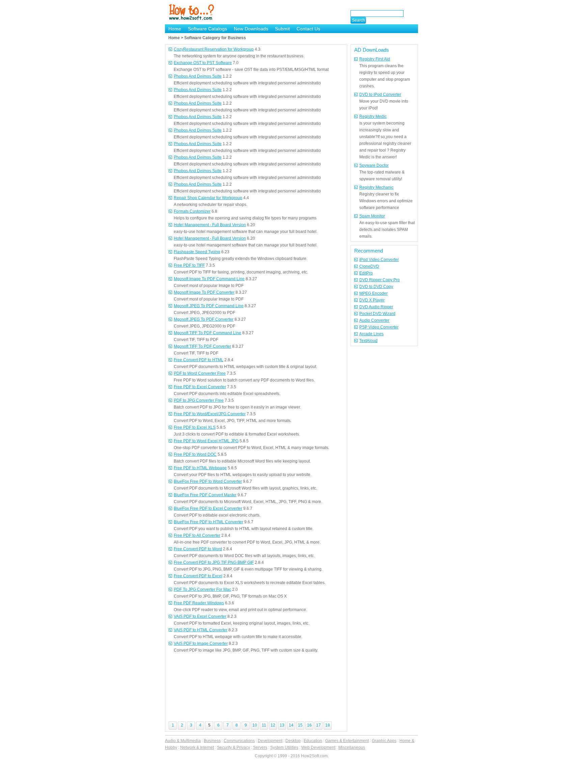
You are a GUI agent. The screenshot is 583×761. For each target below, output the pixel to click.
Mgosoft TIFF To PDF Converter (202, 346)
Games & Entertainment (347, 740)
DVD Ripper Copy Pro (379, 280)
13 (282, 725)
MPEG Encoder (373, 293)
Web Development (318, 747)
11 (264, 725)
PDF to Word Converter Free (200, 373)
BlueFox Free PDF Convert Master (205, 495)
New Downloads (251, 28)
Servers (260, 747)
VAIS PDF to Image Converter (201, 643)
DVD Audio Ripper (376, 307)
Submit (282, 28)
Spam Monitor (372, 216)
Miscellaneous (351, 747)
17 (318, 725)
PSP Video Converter (378, 327)
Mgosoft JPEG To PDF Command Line (209, 306)
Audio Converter (374, 320)
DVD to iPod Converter (380, 94)
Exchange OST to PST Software (203, 62)
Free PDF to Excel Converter (200, 387)
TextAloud (368, 340)
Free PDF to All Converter (197, 535)
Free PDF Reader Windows (199, 603)
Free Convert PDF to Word (198, 549)
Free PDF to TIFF (189, 265)
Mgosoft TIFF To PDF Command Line (207, 333)
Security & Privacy (233, 747)
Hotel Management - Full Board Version (210, 224)
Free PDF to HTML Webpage (200, 468)
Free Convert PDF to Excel (198, 576)
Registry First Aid (374, 59)
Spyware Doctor (374, 165)
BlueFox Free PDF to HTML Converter (208, 522)
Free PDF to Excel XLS (195, 427)
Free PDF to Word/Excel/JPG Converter (210, 414)
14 (291, 725)
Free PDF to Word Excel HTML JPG (206, 441)
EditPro (366, 273)
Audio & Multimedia (183, 740)
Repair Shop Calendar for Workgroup (208, 197)
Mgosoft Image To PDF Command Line (209, 279)
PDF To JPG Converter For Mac (202, 589)
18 (327, 725)
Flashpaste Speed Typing (197, 252)
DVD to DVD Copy (376, 286)
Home (174, 28)
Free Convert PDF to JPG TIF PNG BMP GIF (214, 562)
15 (300, 725)
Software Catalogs (207, 28)
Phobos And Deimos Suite (198, 76)
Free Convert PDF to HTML (198, 360)
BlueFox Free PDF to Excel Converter (208, 508)
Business (212, 740)
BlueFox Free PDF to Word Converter (208, 481)
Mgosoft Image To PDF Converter (204, 292)
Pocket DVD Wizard (377, 313)
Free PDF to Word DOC (195, 454)
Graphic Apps (384, 740)
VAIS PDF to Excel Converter (200, 616)
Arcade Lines (371, 334)
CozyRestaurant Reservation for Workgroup (214, 49)
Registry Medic (373, 116)
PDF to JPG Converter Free (199, 400)
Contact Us (308, 28)
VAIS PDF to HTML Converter (200, 630)
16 (309, 725)
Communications (239, 740)
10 (254, 725)
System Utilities (284, 747)
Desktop (293, 740)
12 (273, 725)
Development (270, 740)
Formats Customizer (192, 211)
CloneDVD (369, 266)
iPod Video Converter (379, 259)
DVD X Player (372, 300)
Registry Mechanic (376, 187)
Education (313, 740)
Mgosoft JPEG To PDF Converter (203, 319)
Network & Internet (197, 747)
